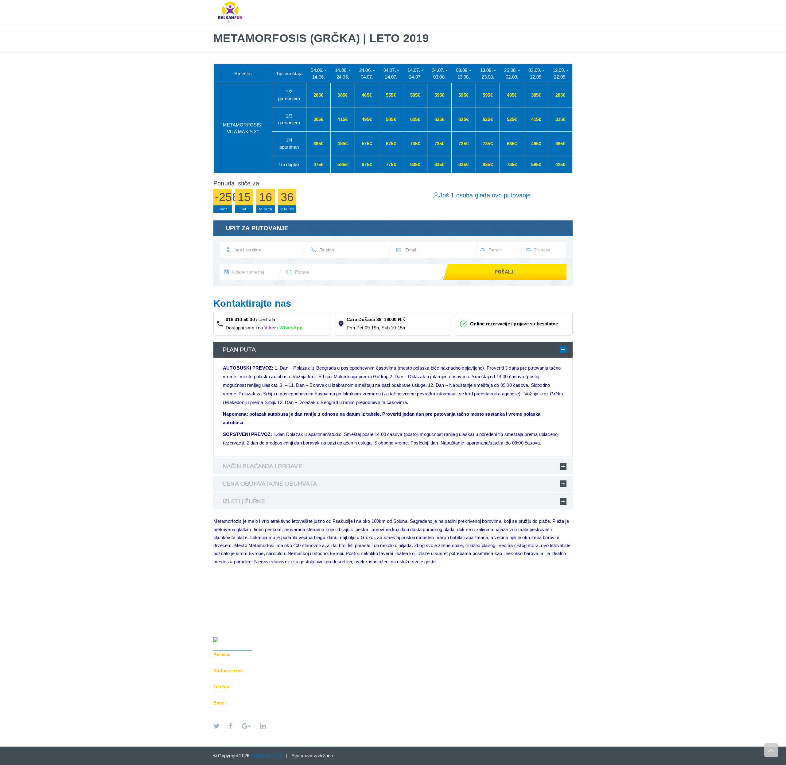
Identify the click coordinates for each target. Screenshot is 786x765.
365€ (560, 143)
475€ (318, 164)
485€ (342, 143)
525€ (512, 119)
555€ (391, 95)
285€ (318, 95)
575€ (367, 143)
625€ (415, 119)
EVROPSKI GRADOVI (396, 3)
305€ (318, 119)
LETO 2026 (352, 3)
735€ (415, 143)
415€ (342, 119)
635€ (512, 143)
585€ (391, 119)
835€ (415, 164)
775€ (391, 164)
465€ (367, 95)
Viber (270, 327)
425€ (560, 164)
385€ (342, 95)
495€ (512, 95)
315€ (560, 119)
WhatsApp (290, 327)
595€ (415, 95)
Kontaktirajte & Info (517, 3)
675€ (391, 143)
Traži (560, 3)
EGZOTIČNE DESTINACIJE (455, 3)
